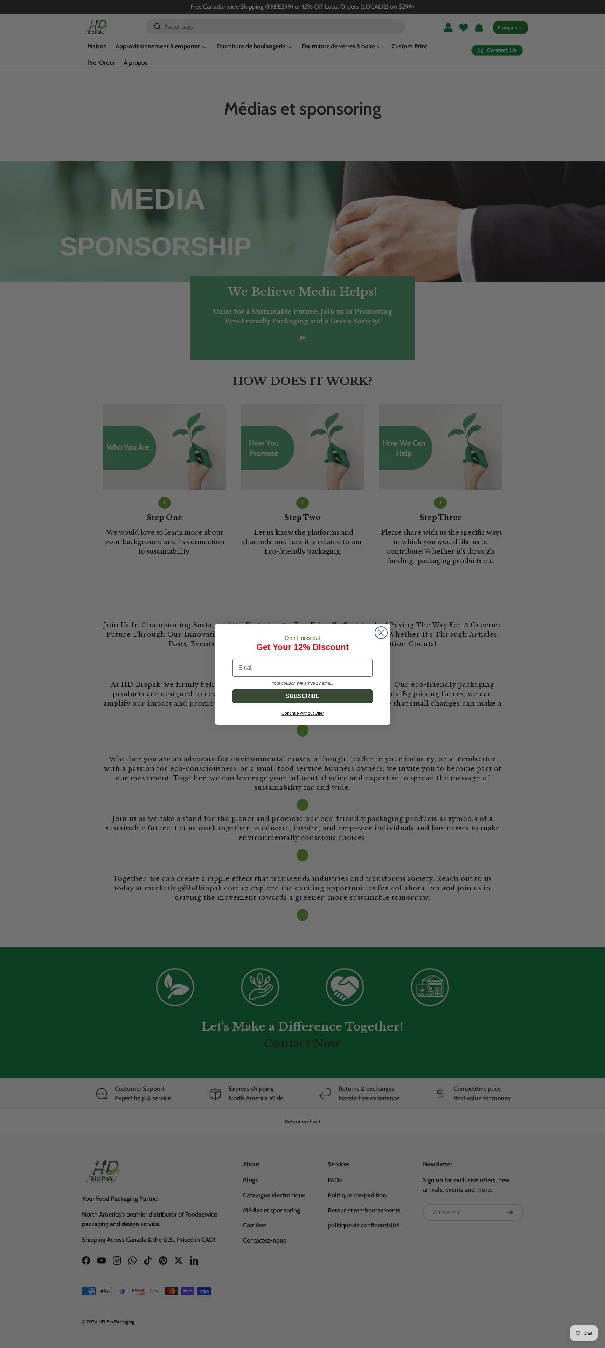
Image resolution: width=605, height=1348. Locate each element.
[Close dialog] (381, 633)
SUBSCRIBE (303, 696)
